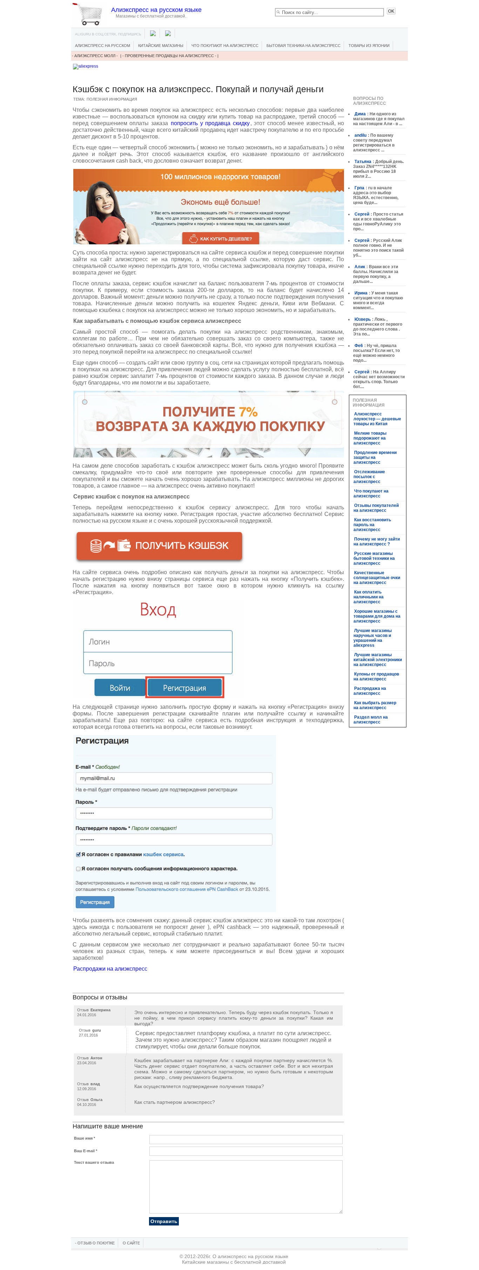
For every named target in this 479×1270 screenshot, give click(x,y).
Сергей (362, 214)
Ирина (361, 293)
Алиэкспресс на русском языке (156, 9)
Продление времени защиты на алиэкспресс (375, 457)
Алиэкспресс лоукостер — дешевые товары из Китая (377, 419)
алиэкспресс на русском (102, 45)
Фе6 (359, 345)
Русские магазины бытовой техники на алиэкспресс (374, 558)
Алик (360, 266)
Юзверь (363, 319)
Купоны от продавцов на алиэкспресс (376, 676)
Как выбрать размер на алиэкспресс (374, 705)
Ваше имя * (84, 1138)
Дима (360, 113)
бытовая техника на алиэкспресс (303, 45)
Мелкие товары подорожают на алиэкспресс (369, 438)
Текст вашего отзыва (94, 1162)
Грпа (359, 187)
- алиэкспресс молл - (95, 56)
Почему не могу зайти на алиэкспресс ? (376, 541)
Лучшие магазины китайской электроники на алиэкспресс (377, 659)
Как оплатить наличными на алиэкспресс (368, 597)
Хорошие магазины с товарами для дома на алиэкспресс (376, 616)
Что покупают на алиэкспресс (224, 45)
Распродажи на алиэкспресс (110, 969)
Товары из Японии (369, 45)
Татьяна (363, 161)
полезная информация (112, 99)
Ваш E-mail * (85, 1151)
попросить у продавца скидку (210, 123)
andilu (360, 135)
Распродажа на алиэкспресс (369, 691)
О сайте (131, 1243)
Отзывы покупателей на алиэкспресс (376, 508)
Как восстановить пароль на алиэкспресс (372, 524)
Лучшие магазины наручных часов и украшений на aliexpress (372, 638)
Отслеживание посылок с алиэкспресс (369, 476)
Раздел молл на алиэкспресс (370, 720)
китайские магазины (160, 45)
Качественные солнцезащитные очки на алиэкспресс (376, 577)
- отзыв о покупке (95, 1243)
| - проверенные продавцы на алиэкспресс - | (169, 56)
